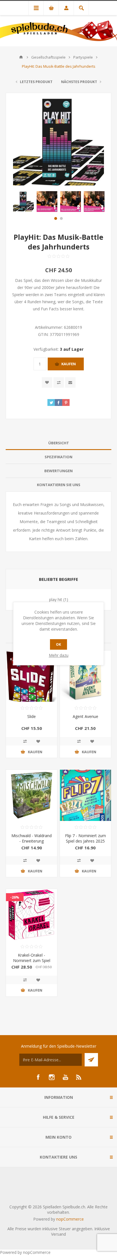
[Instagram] (51, 1077)
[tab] (58, 443)
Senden (91, 1059)
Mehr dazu (58, 655)
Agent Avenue (85, 716)
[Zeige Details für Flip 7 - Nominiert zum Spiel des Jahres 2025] (85, 795)
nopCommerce (70, 1219)
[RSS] (78, 1077)
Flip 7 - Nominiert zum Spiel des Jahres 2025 (85, 838)
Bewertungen (58, 470)
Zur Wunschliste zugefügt (47, 382)
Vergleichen (58, 382)
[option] (23, 201)
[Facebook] (38, 1077)
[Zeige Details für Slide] (31, 676)
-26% (14, 897)
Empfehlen (70, 382)
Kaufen (68, 363)
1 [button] (55, 218)
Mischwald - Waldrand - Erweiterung (31, 838)
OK (58, 644)
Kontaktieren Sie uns (58, 484)
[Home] (21, 57)
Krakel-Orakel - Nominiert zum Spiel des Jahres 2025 (31, 960)
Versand (58, 1234)
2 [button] (61, 218)
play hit (55, 599)
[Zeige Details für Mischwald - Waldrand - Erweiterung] (31, 795)
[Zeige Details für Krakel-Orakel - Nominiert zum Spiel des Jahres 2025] (31, 914)
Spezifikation (58, 456)
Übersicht (58, 442)
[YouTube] (65, 1077)
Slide (31, 716)
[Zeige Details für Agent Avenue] (85, 676)
